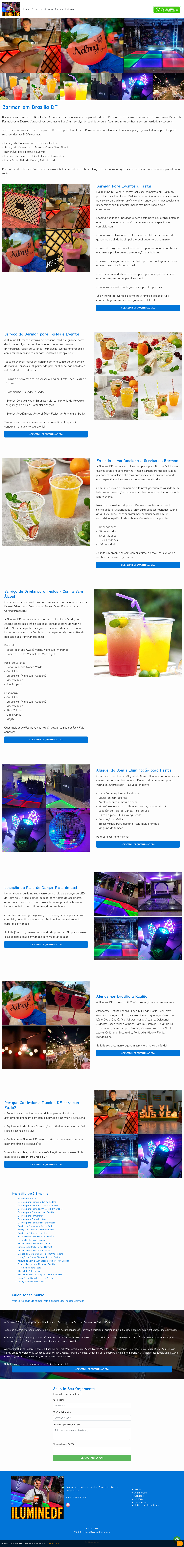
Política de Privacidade (146, 1505)
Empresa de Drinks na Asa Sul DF (34, 1243)
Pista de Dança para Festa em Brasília (36, 1264)
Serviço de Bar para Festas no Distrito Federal (40, 1254)
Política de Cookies (52, 1543)
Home (26, 9)
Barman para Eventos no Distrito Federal (38, 1205)
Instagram (70, 9)
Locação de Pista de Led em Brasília (35, 1278)
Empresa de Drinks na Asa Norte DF (35, 1247)
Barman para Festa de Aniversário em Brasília (40, 1209)
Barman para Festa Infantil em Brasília (36, 1222)
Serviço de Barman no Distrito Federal (36, 1226)
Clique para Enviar (92, 1458)
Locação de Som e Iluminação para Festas (39, 1257)
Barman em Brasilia (27, 1198)
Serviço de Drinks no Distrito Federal (36, 1229)
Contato (59, 9)
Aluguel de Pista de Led (29, 1271)
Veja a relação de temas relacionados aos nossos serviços (48, 1301)
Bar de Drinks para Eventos (31, 1240)
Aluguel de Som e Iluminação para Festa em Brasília (43, 1261)
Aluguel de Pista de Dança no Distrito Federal (40, 1274)
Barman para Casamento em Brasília (36, 1212)
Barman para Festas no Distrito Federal (37, 1202)
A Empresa (37, 9)
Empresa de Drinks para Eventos (34, 1250)
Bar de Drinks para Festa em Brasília (36, 1236)
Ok (180, 1543)
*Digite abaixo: (63, 1444)
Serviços (49, 9)
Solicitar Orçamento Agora (138, 308)
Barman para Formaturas (30, 1216)
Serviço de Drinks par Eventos (32, 1233)
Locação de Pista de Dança (31, 1281)
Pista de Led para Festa (29, 1267)
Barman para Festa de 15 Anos (33, 1219)
